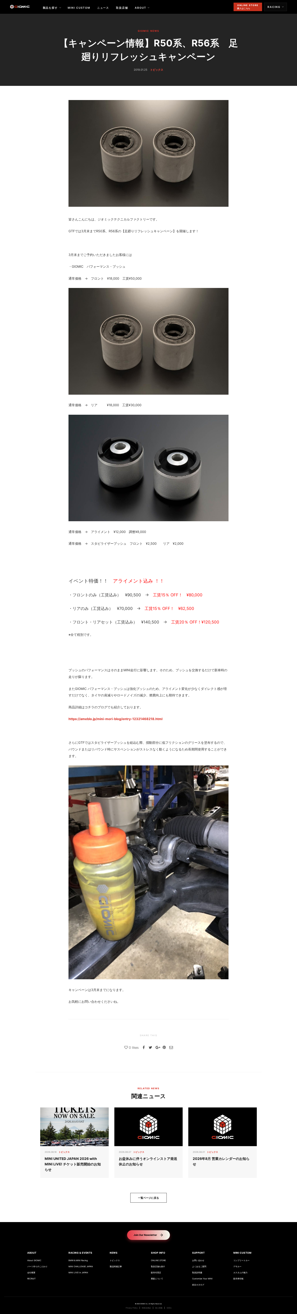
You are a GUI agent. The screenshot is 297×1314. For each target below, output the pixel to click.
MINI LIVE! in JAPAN (78, 1272)
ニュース (103, 7)
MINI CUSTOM (79, 7)
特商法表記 (146, 1308)
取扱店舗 (122, 7)
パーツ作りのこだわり (37, 1266)
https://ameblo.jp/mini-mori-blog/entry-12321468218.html (115, 719)
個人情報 (158, 1308)
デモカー (237, 1266)
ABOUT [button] (32, 1252)
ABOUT (140, 7)
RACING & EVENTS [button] (80, 1252)
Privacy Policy (132, 1308)
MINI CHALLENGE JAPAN (80, 1266)
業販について (157, 1279)
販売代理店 (156, 1272)
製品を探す (50, 7)
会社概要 (31, 1272)
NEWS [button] (113, 1252)
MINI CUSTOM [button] (242, 1252)
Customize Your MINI (202, 1279)
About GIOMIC (34, 1260)
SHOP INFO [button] (158, 1252)
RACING (274, 7)
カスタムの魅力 (240, 1272)
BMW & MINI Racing (78, 1260)
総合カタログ (198, 1285)
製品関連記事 (116, 1266)
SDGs (169, 1308)
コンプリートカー (241, 1260)
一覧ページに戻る (148, 1197)
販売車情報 (238, 1279)
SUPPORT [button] (198, 1252)
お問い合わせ (198, 1260)
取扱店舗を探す (158, 1266)
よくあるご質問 (199, 1266)
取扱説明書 (197, 1272)
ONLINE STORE (158, 1260)
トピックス (115, 1260)
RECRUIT (31, 1279)
